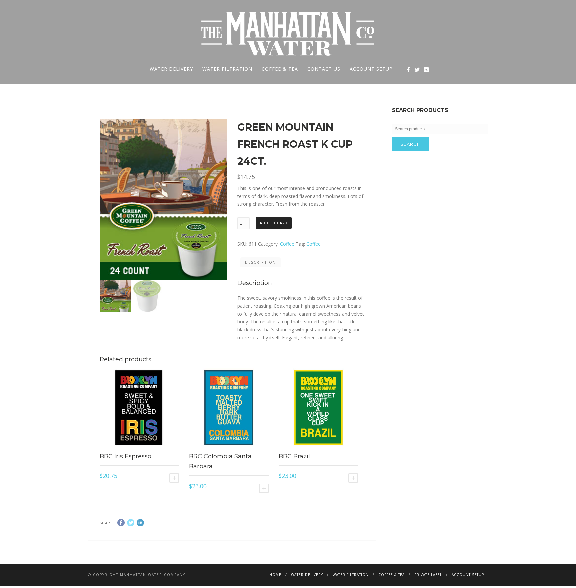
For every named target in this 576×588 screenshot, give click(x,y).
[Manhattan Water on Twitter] (417, 69)
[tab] (260, 262)
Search (410, 144)
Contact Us (323, 69)
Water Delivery (171, 69)
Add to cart (274, 223)
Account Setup (371, 69)
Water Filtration (227, 69)
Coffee (287, 244)
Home (275, 574)
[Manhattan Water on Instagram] (426, 69)
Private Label (428, 574)
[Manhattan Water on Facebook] (408, 69)
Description (260, 262)
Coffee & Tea (280, 69)
